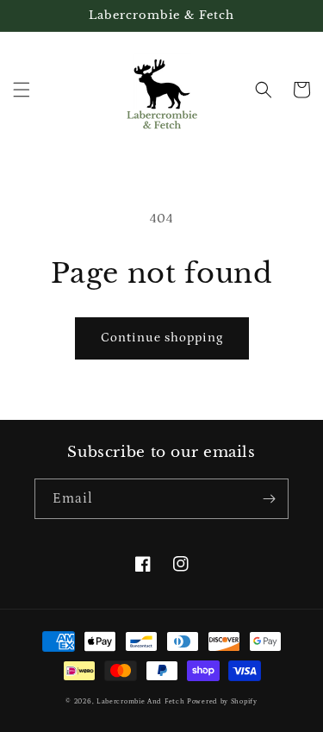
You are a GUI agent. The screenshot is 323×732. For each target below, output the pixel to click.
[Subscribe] (269, 499)
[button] (21, 90)
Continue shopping (162, 337)
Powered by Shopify (222, 701)
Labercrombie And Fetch (140, 701)
